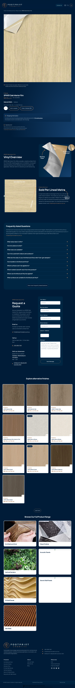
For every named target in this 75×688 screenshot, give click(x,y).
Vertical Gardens (10, 572)
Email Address (44, 315)
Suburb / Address (44, 330)
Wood (17, 10)
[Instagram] (54, 668)
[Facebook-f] (52, 668)
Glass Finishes (44, 544)
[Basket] (71, 5)
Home (5, 10)
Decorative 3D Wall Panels (10, 674)
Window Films (7, 666)
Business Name (44, 307)
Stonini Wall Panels (46, 580)
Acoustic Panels (45, 552)
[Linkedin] (58, 668)
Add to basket (14, 108)
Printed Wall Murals (8, 668)
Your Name (43, 299)
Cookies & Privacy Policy (37, 682)
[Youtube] (56, 668)
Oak (20, 10)
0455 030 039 (22, 129)
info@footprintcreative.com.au (10, 129)
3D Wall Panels (9, 600)
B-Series (6, 93)
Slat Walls (8, 628)
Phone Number (44, 323)
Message (42, 340)
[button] (37, 510)
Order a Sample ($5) (27, 108)
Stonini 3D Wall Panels (9, 672)
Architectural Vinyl (11, 10)
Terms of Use (62, 682)
